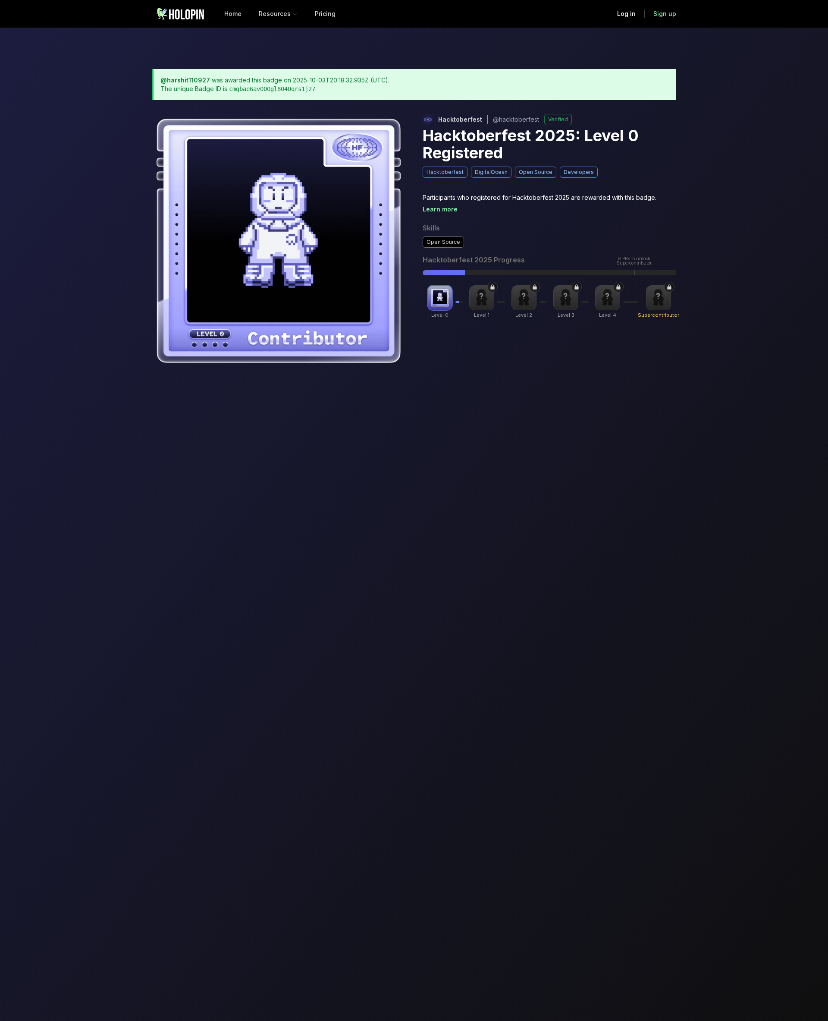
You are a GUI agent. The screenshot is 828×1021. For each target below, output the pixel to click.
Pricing (325, 13)
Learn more (440, 209)
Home (233, 13)
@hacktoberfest (516, 119)
